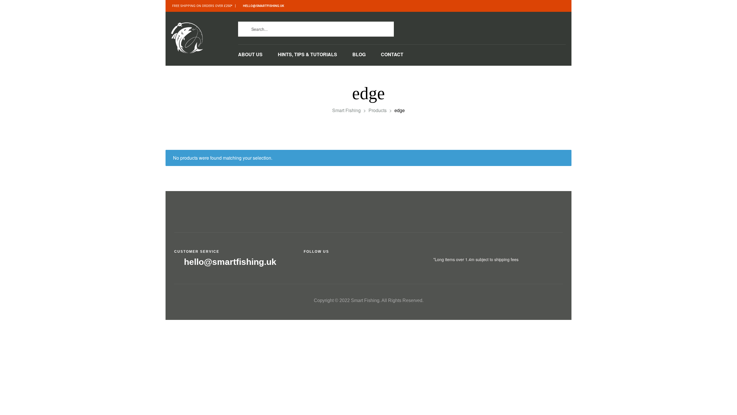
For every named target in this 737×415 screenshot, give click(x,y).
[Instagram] (478, 27)
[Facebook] (452, 27)
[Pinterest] (504, 27)
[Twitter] (465, 27)
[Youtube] (491, 27)
